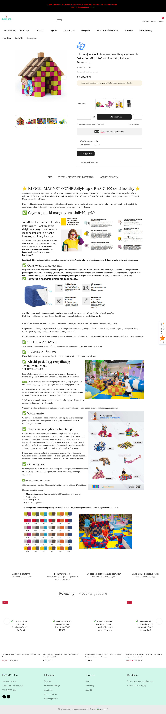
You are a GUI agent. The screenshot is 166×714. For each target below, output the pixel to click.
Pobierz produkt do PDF (89, 163)
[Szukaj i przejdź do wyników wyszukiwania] (110, 20)
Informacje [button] (49, 675)
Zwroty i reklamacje (52, 686)
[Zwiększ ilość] (89, 116)
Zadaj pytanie (85, 153)
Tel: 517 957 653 (9, 690)
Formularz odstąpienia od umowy (140, 681)
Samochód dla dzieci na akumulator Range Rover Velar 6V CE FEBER (61, 656)
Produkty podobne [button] (92, 593)
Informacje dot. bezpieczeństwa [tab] (76, 177)
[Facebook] (4, 696)
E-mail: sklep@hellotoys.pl (12, 686)
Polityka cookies (50, 694)
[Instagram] (8, 696)
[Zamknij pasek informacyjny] (163, 6)
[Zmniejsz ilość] (78, 116)
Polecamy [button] (66, 593)
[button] (160, 31)
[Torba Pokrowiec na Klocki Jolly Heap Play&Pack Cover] (129, 104)
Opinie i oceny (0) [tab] (109, 177)
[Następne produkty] (159, 621)
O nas (87, 681)
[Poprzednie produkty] (7, 621)
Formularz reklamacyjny (136, 686)
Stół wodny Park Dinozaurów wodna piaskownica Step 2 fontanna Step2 (144, 656)
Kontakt (88, 690)
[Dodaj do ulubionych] (137, 117)
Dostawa (47, 681)
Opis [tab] (50, 177)
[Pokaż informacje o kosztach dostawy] (102, 144)
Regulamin (48, 690)
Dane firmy (89, 686)
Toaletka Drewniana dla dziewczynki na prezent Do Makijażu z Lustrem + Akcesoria (102, 656)
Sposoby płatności (51, 699)
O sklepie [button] (90, 675)
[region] (114, 104)
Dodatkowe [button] (132, 675)
